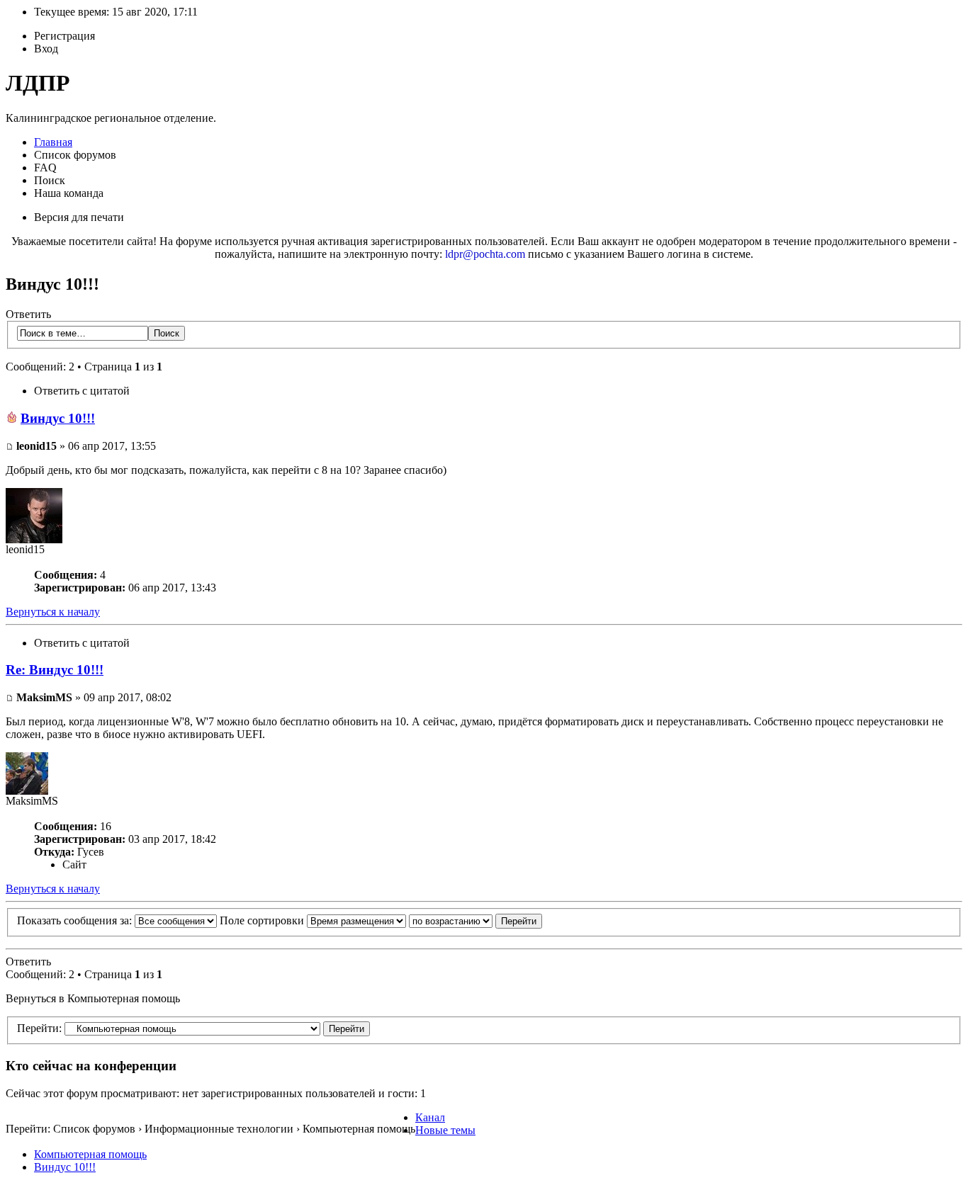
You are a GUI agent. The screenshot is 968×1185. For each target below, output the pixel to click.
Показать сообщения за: (76, 920)
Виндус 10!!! (58, 418)
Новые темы (445, 1130)
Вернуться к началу (53, 612)
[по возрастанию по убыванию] (475, 920)
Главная (53, 142)
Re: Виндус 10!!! (54, 669)
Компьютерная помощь (90, 1154)
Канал (430, 1117)
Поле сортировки (263, 920)
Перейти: (39, 1028)
